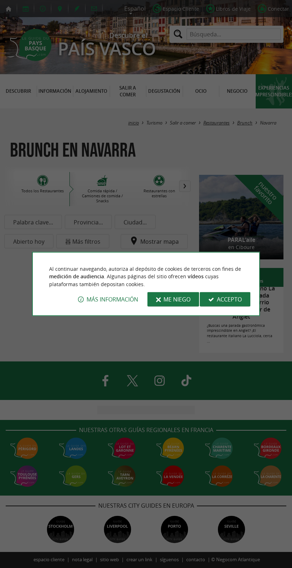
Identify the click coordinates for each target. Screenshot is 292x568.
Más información (112, 299)
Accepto (229, 299)
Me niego (177, 299)
